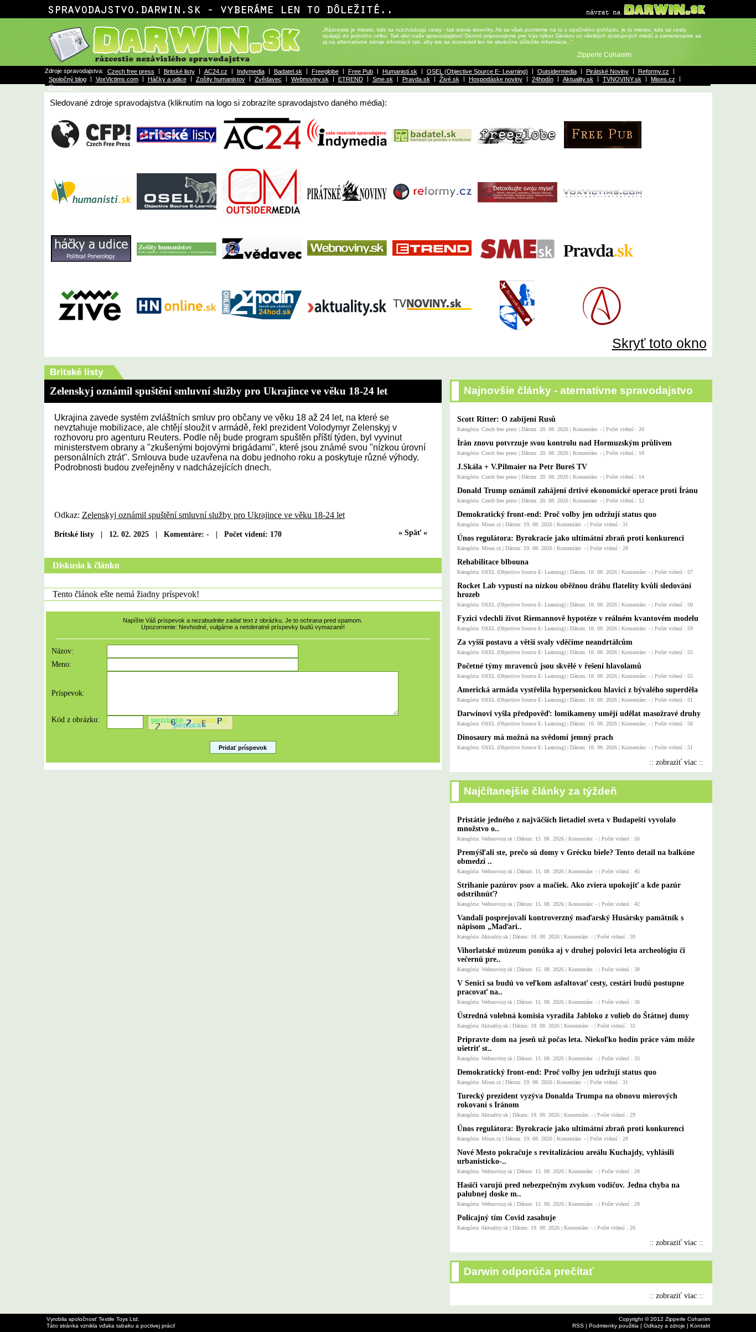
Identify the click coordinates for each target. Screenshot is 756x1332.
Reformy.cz (653, 71)
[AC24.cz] (261, 160)
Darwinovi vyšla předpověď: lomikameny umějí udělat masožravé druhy (579, 713)
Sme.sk (382, 79)
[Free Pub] (602, 160)
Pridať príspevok (243, 747)
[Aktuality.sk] (347, 331)
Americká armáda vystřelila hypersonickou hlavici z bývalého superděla (577, 690)
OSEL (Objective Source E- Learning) (477, 71)
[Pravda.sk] (602, 274)
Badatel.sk (288, 71)
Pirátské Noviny (607, 71)
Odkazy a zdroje (664, 1326)
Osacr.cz (61, 87)
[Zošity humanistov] (176, 274)
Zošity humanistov (220, 79)
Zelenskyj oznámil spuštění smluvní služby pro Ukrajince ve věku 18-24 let (213, 515)
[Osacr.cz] (602, 331)
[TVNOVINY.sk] (432, 331)
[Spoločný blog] (517, 217)
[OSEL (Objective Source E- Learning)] (176, 217)
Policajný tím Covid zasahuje (506, 1218)
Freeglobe (325, 71)
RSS (578, 1326)
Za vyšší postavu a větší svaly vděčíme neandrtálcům (545, 642)
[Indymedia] (347, 160)
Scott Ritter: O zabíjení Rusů (506, 419)
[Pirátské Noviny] (347, 217)
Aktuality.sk (578, 79)
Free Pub (360, 71)
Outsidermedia (557, 71)
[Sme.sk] (517, 274)
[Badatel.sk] (432, 160)
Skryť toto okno (659, 343)
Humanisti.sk (399, 71)
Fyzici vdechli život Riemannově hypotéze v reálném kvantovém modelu (577, 618)
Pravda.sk (416, 79)
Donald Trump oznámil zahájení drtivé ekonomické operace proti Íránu (577, 490)
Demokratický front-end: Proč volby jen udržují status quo (556, 514)
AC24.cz (215, 71)
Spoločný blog (67, 79)
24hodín (542, 79)
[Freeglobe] (517, 160)
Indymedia (251, 71)
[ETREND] (432, 274)
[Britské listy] (176, 160)
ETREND (350, 79)
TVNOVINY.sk (622, 79)
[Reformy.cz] (432, 217)
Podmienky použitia (614, 1326)
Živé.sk (449, 79)
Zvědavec (268, 79)
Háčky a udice (167, 79)
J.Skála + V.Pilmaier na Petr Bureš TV (522, 467)
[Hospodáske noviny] (176, 331)
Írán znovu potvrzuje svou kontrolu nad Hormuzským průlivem (564, 443)
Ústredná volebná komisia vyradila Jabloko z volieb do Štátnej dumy (573, 1016)
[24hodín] (261, 331)
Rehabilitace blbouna (493, 562)
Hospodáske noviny (495, 79)
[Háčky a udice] (91, 274)
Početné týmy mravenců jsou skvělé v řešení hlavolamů (549, 666)
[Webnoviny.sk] (347, 274)
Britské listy (179, 71)
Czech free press (130, 71)
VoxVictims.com (117, 79)
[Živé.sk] (91, 331)
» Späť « (412, 532)
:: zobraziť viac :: (676, 762)
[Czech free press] (91, 160)
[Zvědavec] (261, 274)
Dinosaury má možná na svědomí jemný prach (535, 737)
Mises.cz (663, 79)
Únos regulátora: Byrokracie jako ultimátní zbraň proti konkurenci (570, 538)
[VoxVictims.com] (602, 217)
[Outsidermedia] (261, 217)
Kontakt (700, 1326)
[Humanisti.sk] (91, 217)
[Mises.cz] (517, 331)
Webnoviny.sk (310, 79)
